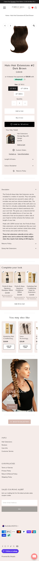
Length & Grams (10, 159)
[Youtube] (17, 546)
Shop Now (12, 406)
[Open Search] (29, 8)
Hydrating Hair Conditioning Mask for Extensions (8, 339)
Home (7, 15)
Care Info (5, 448)
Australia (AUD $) (11, 526)
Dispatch (13, 1)
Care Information (23, 154)
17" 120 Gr (24, 88)
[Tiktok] (11, 546)
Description (5, 190)
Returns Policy (21, 171)
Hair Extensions (7, 442)
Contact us (12, 154)
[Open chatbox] (34, 556)
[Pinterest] (8, 546)
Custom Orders (21, 150)
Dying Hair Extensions (9, 248)
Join (19, 509)
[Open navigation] (5, 7)
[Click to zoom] (33, 25)
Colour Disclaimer (10, 166)
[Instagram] (5, 546)
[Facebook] (3, 546)
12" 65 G (13, 88)
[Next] (10, 25)
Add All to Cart (19, 304)
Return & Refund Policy (9, 474)
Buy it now (19, 118)
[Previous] (5, 25)
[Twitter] (13, 546)
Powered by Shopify (8, 556)
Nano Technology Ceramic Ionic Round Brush (25, 339)
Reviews (4, 445)
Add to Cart (19, 111)
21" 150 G (19, 94)
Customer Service (7, 451)
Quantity (19, 99)
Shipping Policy (7, 477)
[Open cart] (36, 8)
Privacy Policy (6, 471)
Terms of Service (7, 468)
